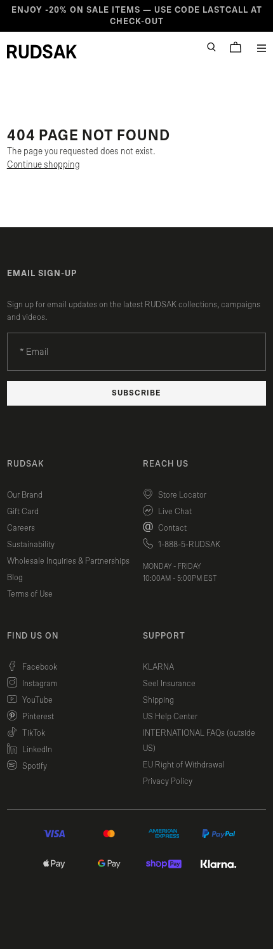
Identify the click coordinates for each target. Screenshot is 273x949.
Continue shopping (43, 164)
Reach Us (166, 464)
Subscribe (136, 393)
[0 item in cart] (235, 47)
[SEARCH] (211, 47)
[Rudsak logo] (42, 51)
